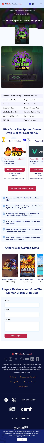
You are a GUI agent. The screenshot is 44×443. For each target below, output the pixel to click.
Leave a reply (15, 336)
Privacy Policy (15, 382)
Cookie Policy (23, 387)
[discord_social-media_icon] (22, 359)
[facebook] (38, 359)
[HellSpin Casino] (14, 151)
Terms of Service (30, 382)
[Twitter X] (17, 359)
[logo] (12, 4)
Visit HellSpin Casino (14, 169)
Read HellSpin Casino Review (15, 174)
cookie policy (30, 436)
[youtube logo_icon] (27, 359)
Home (11, 10)
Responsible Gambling (28, 377)
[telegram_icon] (6, 359)
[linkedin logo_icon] (32, 359)
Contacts (12, 377)
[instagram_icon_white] (11, 359)
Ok (22, 440)
